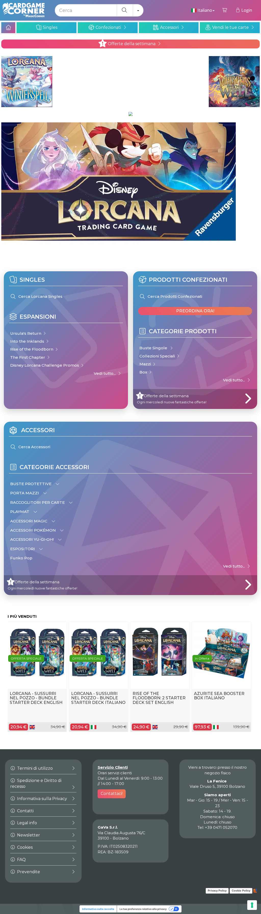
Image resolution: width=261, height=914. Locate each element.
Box (143, 372)
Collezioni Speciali (157, 356)
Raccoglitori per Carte (38, 502)
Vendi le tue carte (230, 27)
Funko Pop (21, 558)
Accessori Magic (29, 521)
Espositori (23, 548)
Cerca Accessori (33, 446)
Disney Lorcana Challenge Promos (45, 365)
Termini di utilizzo (34, 768)
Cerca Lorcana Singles (39, 296)
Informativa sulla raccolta (98, 908)
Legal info (26, 822)
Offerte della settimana (131, 43)
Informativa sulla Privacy (41, 798)
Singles (49, 27)
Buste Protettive (31, 483)
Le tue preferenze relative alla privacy (143, 908)
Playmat (20, 511)
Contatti (25, 810)
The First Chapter (28, 357)
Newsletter (28, 835)
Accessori (169, 27)
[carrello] (224, 10)
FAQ (21, 859)
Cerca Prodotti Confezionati (174, 296)
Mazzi (145, 364)
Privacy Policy (217, 890)
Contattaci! (112, 793)
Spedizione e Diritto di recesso (35, 783)
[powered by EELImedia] (255, 891)
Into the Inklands (27, 341)
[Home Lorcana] (8, 27)
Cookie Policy (241, 890)
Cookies (24, 847)
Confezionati (108, 27)
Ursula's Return (26, 333)
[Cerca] (125, 10)
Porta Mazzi (25, 493)
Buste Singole (154, 347)
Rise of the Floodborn (32, 349)
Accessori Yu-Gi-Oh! (32, 539)
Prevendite (28, 871)
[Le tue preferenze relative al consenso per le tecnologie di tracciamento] (252, 905)
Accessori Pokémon (33, 530)
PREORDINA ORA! (195, 310)
